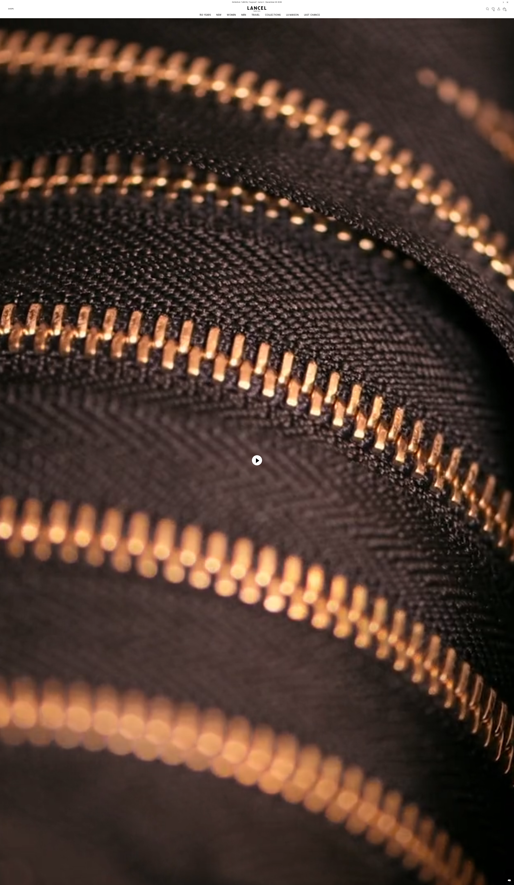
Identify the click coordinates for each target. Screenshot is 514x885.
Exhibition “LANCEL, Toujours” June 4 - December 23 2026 (257, 2)
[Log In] (498, 8)
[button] (503, 2)
